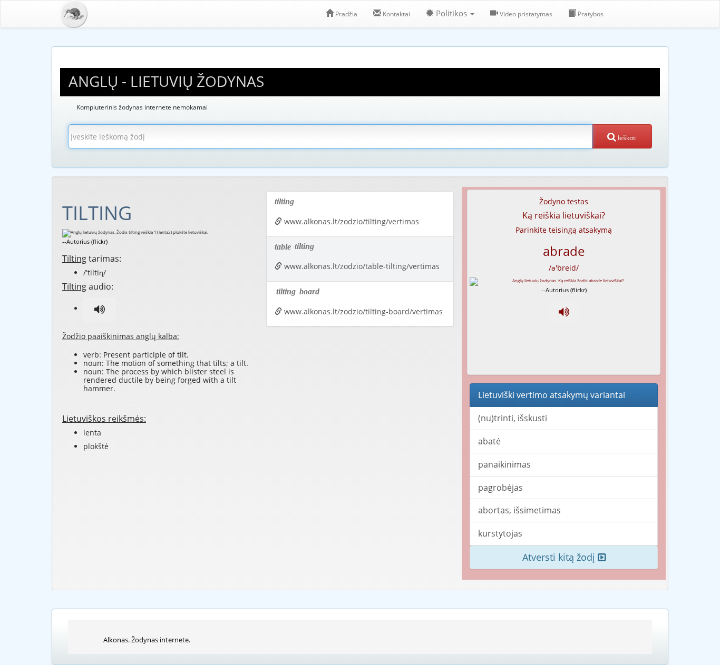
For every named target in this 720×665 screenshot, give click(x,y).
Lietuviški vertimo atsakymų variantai (551, 395)
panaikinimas (504, 464)
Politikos (451, 13)
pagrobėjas (500, 487)
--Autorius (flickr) (85, 241)
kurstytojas (500, 533)
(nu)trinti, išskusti (512, 418)
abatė (489, 441)
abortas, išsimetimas (519, 510)
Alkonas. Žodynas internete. (146, 639)
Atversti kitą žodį (560, 557)
